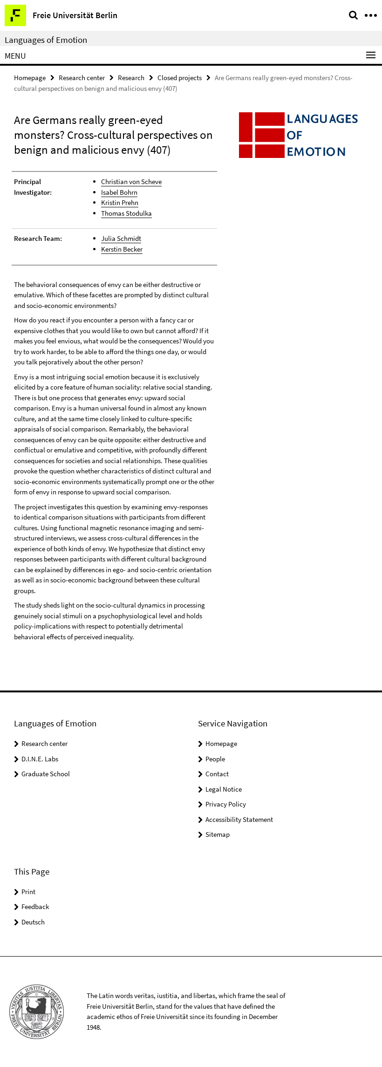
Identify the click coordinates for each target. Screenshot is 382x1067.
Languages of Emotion (46, 39)
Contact (217, 773)
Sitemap (217, 834)
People (215, 758)
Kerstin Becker (122, 249)
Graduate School (45, 773)
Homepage (30, 77)
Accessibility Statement (239, 819)
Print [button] (28, 891)
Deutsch (33, 921)
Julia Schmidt (121, 238)
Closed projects (179, 77)
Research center (82, 77)
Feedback (35, 906)
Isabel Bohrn (119, 192)
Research (131, 77)
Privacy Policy (225, 804)
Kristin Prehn (119, 202)
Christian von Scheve (131, 181)
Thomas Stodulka (126, 213)
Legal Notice (223, 789)
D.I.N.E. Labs (39, 758)
